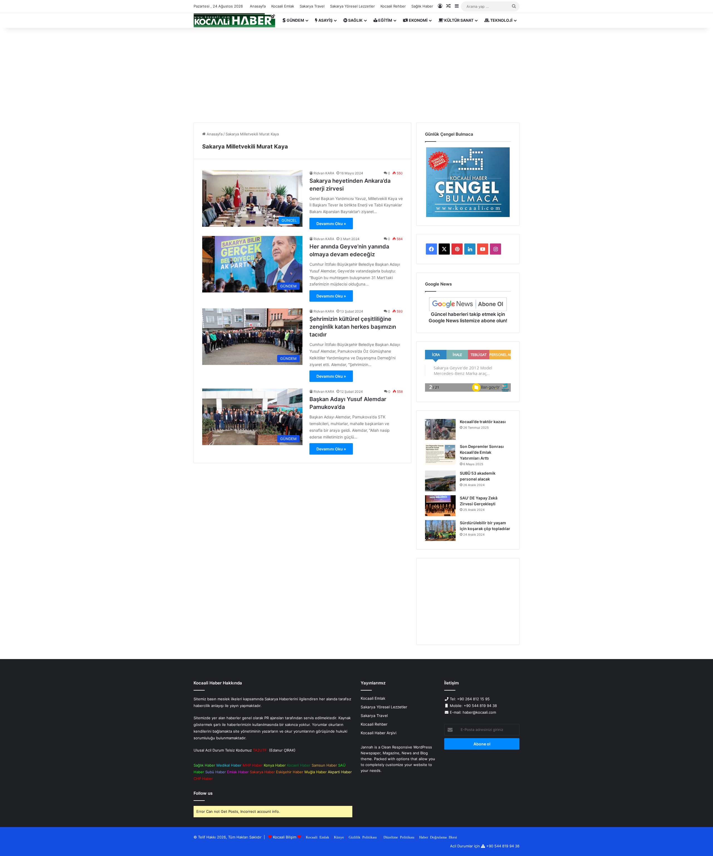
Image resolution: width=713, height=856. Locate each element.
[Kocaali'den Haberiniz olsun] (234, 20)
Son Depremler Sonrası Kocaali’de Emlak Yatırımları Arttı (482, 452)
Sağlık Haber (422, 6)
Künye (339, 837)
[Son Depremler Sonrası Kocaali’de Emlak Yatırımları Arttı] (440, 454)
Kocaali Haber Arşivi (378, 733)
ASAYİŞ (325, 20)
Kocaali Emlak (282, 6)
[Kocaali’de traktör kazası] (440, 429)
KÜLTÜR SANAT (458, 20)
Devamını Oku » (331, 223)
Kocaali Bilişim (284, 837)
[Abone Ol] (468, 304)
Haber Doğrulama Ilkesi (438, 837)
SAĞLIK (355, 20)
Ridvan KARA (324, 173)
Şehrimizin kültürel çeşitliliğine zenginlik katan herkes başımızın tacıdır (352, 327)
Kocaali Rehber (393, 6)
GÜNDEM (295, 20)
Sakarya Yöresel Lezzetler (352, 6)
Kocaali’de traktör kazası (483, 421)
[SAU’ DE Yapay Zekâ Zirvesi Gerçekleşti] (440, 505)
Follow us (203, 793)
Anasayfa (258, 6)
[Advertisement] (356, 75)
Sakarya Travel (312, 6)
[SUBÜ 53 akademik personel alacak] (440, 480)
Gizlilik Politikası (363, 837)
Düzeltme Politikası (399, 837)
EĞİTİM (384, 20)
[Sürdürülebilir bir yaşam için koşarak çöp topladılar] (440, 530)
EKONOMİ (418, 20)
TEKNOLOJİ (500, 20)
